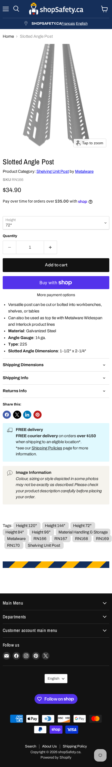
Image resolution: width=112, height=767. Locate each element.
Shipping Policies (47, 448)
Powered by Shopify (56, 757)
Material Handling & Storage (83, 532)
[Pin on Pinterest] (37, 415)
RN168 (81, 538)
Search (30, 746)
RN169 (102, 538)
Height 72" (82, 525)
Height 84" (14, 532)
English (82, 23)
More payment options (56, 295)
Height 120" (26, 525)
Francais (68, 23)
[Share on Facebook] (7, 415)
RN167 (60, 538)
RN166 (39, 538)
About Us (49, 746)
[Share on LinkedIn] (27, 415)
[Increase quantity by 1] (50, 247)
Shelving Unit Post (52, 171)
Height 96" (41, 532)
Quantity (10, 236)
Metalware (84, 171)
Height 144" (55, 525)
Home (8, 36)
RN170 (13, 545)
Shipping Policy (75, 746)
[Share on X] (17, 415)
